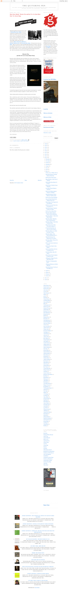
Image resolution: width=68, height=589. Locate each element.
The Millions (46, 455)
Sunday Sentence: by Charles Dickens (38, 523)
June (47, 169)
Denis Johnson (46, 354)
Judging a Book (46, 344)
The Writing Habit (47, 300)
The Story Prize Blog (47, 461)
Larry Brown (46, 406)
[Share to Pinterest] (15, 137)
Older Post (40, 180)
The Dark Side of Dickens (38, 559)
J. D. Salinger (46, 394)
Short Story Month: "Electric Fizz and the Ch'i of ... (52, 240)
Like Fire (45, 443)
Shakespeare (46, 379)
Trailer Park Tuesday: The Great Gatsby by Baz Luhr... (51, 175)
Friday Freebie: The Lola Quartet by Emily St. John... (51, 255)
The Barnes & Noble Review (49, 452)
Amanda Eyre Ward (47, 412)
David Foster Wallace (47, 330)
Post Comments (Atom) (19, 182)
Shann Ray (45, 348)
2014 (46, 154)
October (47, 162)
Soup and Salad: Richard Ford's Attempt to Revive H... (51, 199)
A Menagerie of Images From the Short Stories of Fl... (51, 258)
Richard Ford (46, 314)
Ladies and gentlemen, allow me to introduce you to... (51, 249)
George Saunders (47, 398)
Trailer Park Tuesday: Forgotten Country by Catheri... (51, 208)
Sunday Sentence (47, 287)
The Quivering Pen (34, 5)
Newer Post (12, 180)
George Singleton (47, 339)
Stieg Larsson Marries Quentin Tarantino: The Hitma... (51, 192)
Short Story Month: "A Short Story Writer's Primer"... (52, 216)
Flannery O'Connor (47, 308)
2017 (46, 149)
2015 (46, 152)
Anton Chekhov (46, 403)
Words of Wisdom (47, 347)
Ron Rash (45, 375)
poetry (45, 296)
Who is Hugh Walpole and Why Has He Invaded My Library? (38, 566)
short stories (46, 290)
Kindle (45, 315)
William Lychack (47, 409)
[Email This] (10, 137)
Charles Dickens (46, 299)
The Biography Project (48, 388)
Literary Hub (46, 445)
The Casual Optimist (47, 454)
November (48, 160)
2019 (46, 145)
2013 (46, 155)
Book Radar (46, 382)
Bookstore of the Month (48, 374)
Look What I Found (47, 383)
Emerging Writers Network (48, 434)
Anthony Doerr (46, 336)
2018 (46, 147)
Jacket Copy (46, 436)
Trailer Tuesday (46, 293)
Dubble (45, 392)
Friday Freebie (46, 285)
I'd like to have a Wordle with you (52, 172)
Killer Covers (46, 439)
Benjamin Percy (46, 317)
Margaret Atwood (47, 385)
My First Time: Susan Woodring (51, 197)
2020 (46, 143)
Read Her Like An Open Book (49, 451)
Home (26, 180)
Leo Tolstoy (46, 407)
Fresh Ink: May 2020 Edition (50, 79)
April (47, 270)
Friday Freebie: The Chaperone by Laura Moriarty (52, 202)
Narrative (45, 446)
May (47, 171)
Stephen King (46, 309)
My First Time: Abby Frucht (38, 546)
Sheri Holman (46, 401)
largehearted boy (47, 440)
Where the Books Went (38, 552)
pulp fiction (46, 389)
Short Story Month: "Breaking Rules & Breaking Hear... (51, 219)
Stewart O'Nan (46, 350)
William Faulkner (47, 353)
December (48, 159)
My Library (46, 318)
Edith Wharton (46, 362)
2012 (46, 157)
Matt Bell (45, 415)
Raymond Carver (47, 311)
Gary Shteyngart (46, 404)
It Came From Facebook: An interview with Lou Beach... (51, 228)
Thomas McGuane (47, 351)
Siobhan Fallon (46, 357)
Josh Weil (45, 371)
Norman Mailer (46, 365)
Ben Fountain (46, 360)
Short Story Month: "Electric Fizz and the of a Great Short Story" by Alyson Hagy (25, 15)
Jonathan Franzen (47, 342)
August (47, 166)
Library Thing (46, 442)
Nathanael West (46, 416)
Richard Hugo (46, 421)
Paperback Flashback (47, 418)
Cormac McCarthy (47, 368)
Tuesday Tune (46, 329)
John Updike (46, 341)
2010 (46, 279)
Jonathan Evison (47, 345)
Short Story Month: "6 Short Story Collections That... (52, 222)
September (48, 164)
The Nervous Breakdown (48, 458)
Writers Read (46, 464)
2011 (46, 277)
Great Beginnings (47, 320)
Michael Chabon (47, 369)
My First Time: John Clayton (51, 177)
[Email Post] (28, 139)
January (47, 275)
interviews (45, 335)
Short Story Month (47, 323)
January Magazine (47, 437)
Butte (45, 303)
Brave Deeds (46, 338)
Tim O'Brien (46, 332)
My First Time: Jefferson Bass (51, 211)
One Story (45, 448)
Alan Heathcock (46, 333)
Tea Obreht (45, 395)
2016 (46, 150)
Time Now (45, 463)
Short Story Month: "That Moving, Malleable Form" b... (51, 234)
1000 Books (46, 410)
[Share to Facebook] (14, 137)
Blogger (37, 587)
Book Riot (45, 433)
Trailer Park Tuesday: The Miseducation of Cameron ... (51, 237)
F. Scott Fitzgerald (47, 321)
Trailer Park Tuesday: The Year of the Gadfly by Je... (52, 267)
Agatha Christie (46, 327)
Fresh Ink (45, 297)
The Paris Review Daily (48, 460)
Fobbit (45, 294)
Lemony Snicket (46, 373)
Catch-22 (45, 324)
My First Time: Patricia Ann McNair (38, 580)
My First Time (46, 288)
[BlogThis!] (11, 137)
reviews (45, 291)
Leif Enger (45, 422)
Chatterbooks (46, 424)
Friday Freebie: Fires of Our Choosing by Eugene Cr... (51, 225)
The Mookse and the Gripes (48, 457)
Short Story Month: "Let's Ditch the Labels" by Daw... (51, 231)
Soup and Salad (46, 302)
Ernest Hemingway (47, 312)
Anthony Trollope (47, 359)
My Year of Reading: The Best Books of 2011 (38, 539)
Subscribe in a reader (47, 132)
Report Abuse (47, 505)
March (47, 272)
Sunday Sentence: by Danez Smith (38, 573)
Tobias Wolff (46, 397)
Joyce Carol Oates (47, 326)
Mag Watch (46, 400)
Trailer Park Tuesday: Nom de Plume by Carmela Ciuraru (51, 195)
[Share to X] (13, 137)
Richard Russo (46, 377)
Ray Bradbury (46, 386)
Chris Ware (45, 391)
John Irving (46, 363)
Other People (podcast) (48, 449)
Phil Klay (45, 425)
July (47, 167)
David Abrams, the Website (49, 127)
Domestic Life (46, 306)
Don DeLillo (46, 356)
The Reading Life (47, 305)
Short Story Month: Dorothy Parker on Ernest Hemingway (51, 213)
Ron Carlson (46, 366)
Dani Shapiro (46, 413)
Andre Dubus (46, 380)
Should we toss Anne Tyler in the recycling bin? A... (52, 205)
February (47, 274)
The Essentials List (47, 419)
